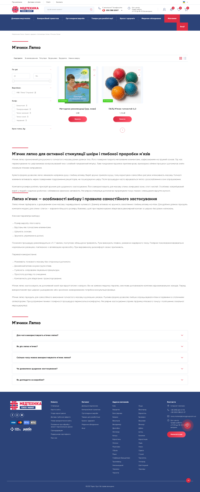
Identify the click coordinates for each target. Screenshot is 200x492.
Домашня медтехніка (20, 18)
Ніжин (141, 447)
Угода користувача (58, 413)
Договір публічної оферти (60, 417)
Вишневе (142, 421)
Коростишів (143, 439)
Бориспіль (142, 413)
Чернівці (142, 469)
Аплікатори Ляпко (43, 34)
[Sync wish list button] (94, 70)
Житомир (116, 432)
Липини (115, 443)
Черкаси (115, 469)
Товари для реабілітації (102, 18)
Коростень (116, 439)
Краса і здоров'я (127, 18)
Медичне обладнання (151, 18)
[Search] (91, 9)
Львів (140, 443)
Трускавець (116, 462)
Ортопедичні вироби (75, 18)
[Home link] (25, 9)
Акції (182, 26)
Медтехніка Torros (18, 34)
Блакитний (22, 105)
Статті (48, 2)
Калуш (114, 435)
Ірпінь (141, 432)
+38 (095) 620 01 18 (178, 410)
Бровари (142, 417)
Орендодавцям (57, 430)
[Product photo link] (77, 84)
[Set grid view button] (180, 58)
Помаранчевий (23, 109)
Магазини (172, 18)
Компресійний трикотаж (48, 18)
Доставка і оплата (34, 2)
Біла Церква (117, 413)
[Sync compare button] (94, 75)
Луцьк (141, 406)
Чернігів (115, 473)
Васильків (116, 421)
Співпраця (55, 406)
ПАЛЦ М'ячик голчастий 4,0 (122, 109)
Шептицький (143, 465)
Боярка (115, 417)
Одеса (141, 450)
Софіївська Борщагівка (121, 458)
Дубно (141, 428)
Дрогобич (116, 428)
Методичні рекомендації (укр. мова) (77, 109)
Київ (114, 406)
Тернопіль (142, 458)
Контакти (59, 2)
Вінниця (141, 424)
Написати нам (176, 434)
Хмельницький (117, 465)
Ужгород (142, 462)
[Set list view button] (185, 58)
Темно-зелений (24, 113)
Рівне (114, 454)
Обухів (114, 450)
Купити (78, 119)
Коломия (142, 435)
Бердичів (116, 409)
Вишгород (142, 409)
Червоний (21, 120)
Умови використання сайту (61, 421)
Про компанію (17, 2)
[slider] (13, 81)
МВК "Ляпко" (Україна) (26, 92)
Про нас (54, 438)
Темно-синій (22, 117)
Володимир (116, 424)
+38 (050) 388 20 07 (178, 412)
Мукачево (116, 447)
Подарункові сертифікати (60, 434)
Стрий (141, 454)
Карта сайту (56, 409)
